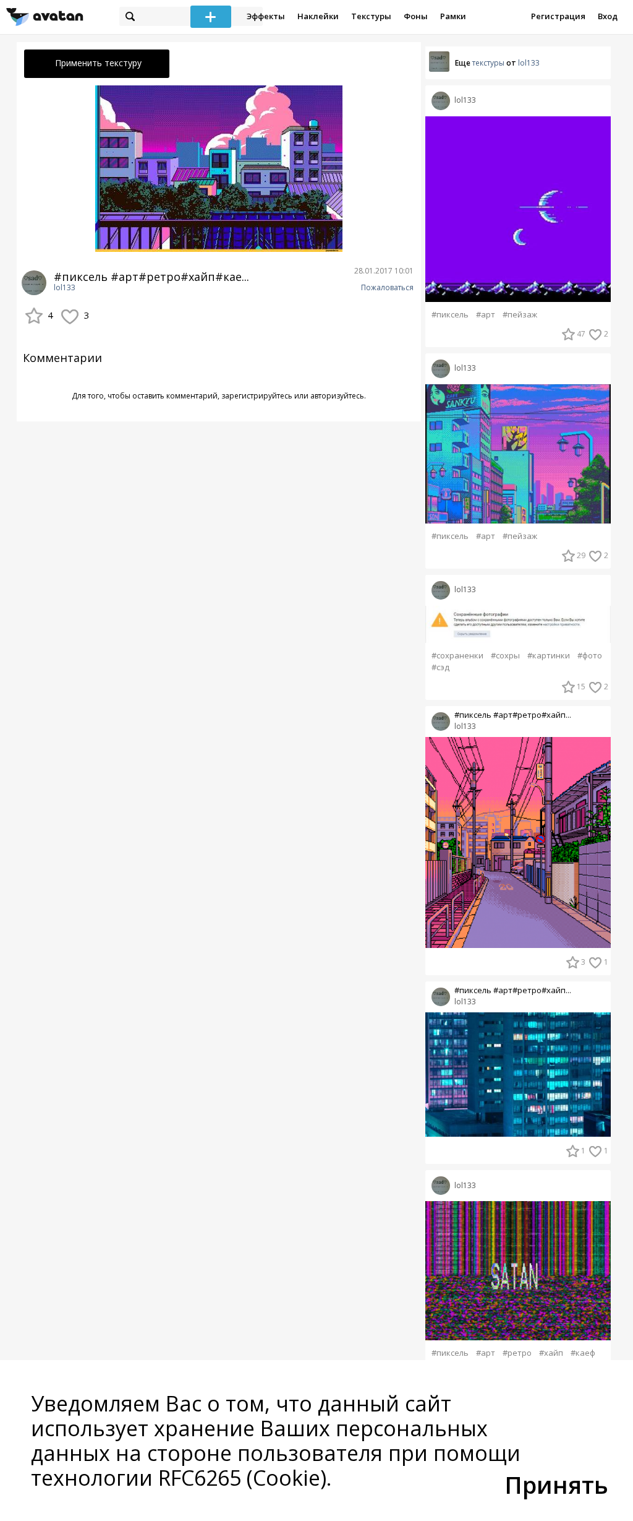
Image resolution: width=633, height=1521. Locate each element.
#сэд (440, 667)
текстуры (488, 63)
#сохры (505, 656)
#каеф (583, 1353)
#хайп (551, 1353)
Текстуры (371, 16)
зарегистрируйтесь (256, 395)
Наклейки (318, 16)
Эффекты (266, 16)
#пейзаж (520, 315)
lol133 (64, 287)
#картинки (548, 656)
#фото (589, 656)
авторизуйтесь (337, 395)
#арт (485, 315)
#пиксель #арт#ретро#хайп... (512, 715)
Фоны (416, 16)
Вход (608, 16)
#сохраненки (457, 656)
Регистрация (558, 16)
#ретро (517, 1353)
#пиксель (450, 315)
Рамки (453, 16)
